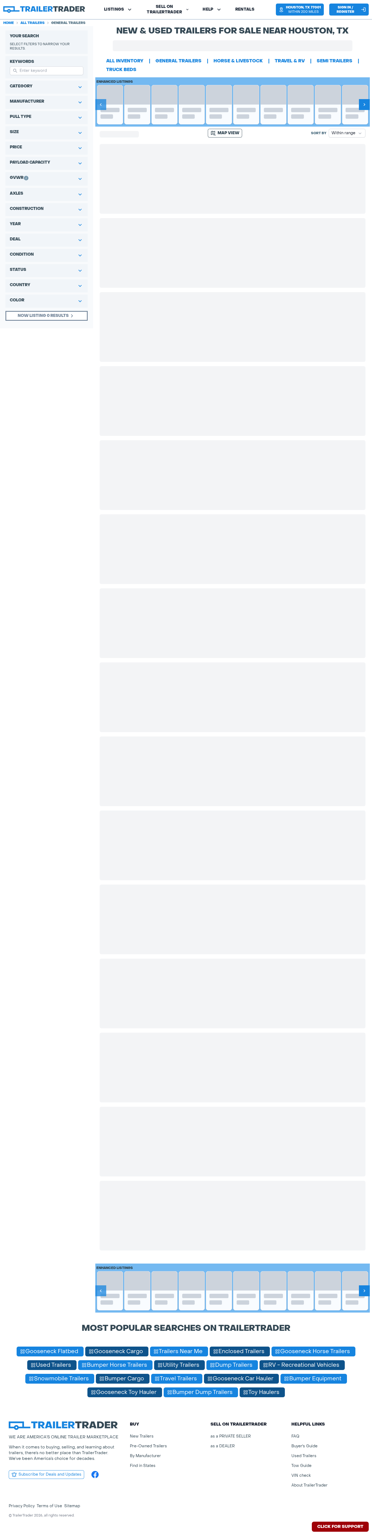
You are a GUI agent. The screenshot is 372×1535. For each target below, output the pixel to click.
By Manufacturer (145, 1455)
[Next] (364, 104)
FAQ (295, 1436)
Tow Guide (301, 1465)
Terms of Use (49, 1506)
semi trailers (334, 61)
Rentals (244, 9)
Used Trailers (303, 1455)
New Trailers (142, 1436)
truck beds (121, 69)
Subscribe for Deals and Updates (50, 1474)
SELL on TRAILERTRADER (164, 9)
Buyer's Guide (304, 1446)
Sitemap (72, 1506)
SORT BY (319, 133)
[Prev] (100, 104)
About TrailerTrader (309, 1485)
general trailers (178, 61)
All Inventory (125, 61)
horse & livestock (238, 61)
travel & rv (290, 61)
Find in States (142, 1465)
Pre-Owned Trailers (148, 1446)
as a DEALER (223, 1446)
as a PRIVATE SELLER (231, 1436)
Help (208, 9)
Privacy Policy (22, 1506)
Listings (114, 9)
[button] (300, 10)
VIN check (301, 1475)
